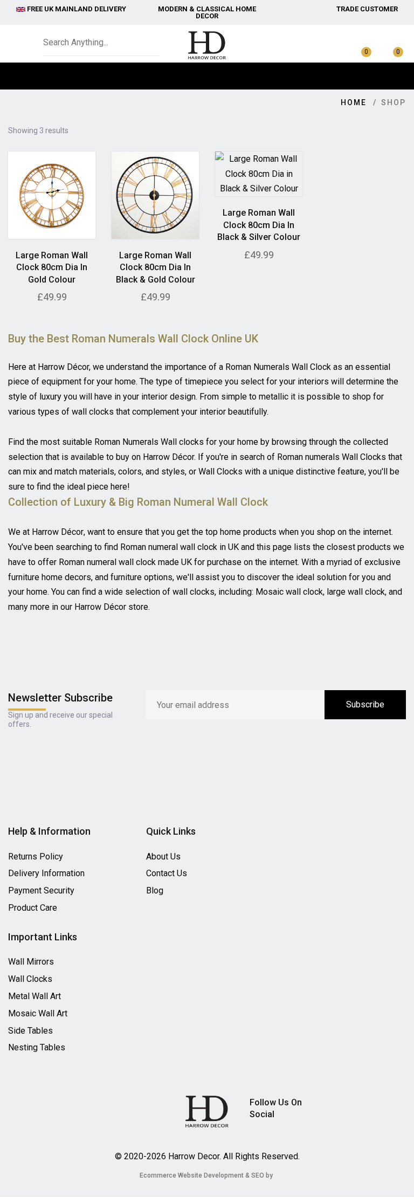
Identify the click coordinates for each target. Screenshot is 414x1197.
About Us (163, 856)
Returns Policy (35, 856)
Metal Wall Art (34, 996)
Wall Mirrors (31, 962)
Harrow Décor (58, 532)
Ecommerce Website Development (192, 1175)
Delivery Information (46, 873)
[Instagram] (388, 1104)
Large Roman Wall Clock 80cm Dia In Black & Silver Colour (258, 225)
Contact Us (166, 873)
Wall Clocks (30, 979)
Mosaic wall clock (289, 592)
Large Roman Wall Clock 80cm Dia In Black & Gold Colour (155, 267)
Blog (154, 890)
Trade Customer (367, 8)
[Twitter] (330, 1104)
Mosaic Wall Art (37, 1013)
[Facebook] (369, 1104)
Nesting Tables (36, 1047)
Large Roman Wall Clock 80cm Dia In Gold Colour (52, 267)
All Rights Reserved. (261, 1156)
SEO (257, 1175)
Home (354, 102)
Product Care (32, 908)
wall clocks (193, 592)
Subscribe (365, 704)
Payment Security (41, 890)
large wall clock (356, 592)
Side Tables (30, 1031)
